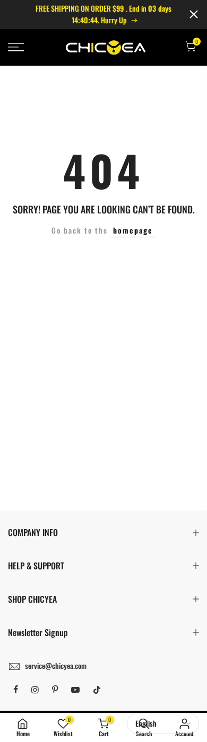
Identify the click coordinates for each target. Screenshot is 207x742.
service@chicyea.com (56, 665)
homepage (133, 230)
